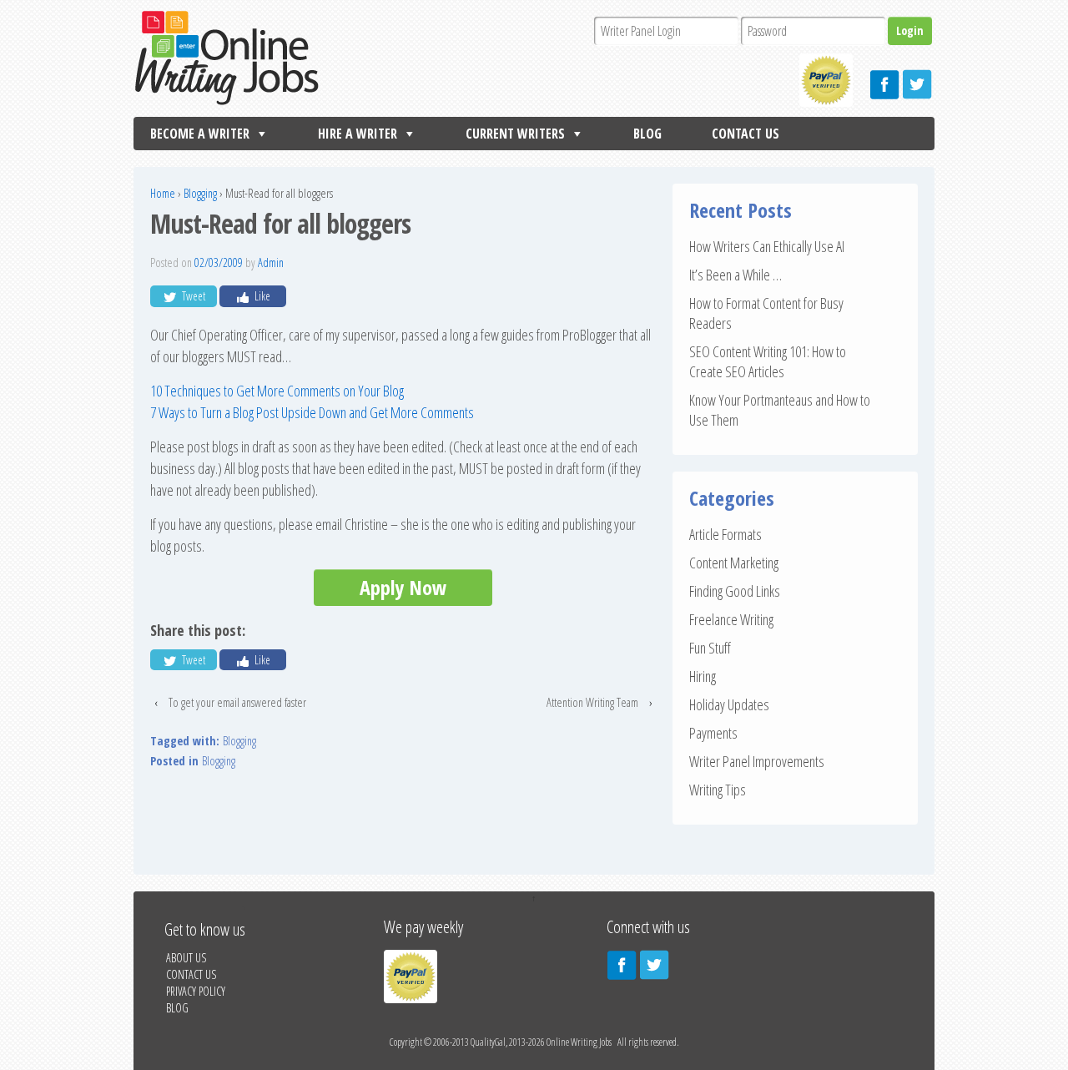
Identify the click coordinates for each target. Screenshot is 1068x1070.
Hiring (702, 676)
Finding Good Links (734, 591)
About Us (186, 958)
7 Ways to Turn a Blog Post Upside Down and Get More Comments (312, 412)
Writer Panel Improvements (756, 761)
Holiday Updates (729, 704)
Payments (713, 733)
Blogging (200, 193)
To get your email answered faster (237, 702)
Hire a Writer (357, 133)
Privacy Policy (195, 991)
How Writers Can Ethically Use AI (766, 246)
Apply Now (403, 587)
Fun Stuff (710, 648)
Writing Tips (717, 790)
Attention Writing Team (592, 702)
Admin (271, 262)
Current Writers (515, 133)
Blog (647, 133)
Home (162, 193)
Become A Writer (199, 133)
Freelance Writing (731, 619)
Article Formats (725, 534)
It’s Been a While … (735, 275)
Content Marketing (733, 563)
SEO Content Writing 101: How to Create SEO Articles (767, 361)
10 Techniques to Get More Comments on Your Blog (277, 391)
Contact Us (745, 133)
